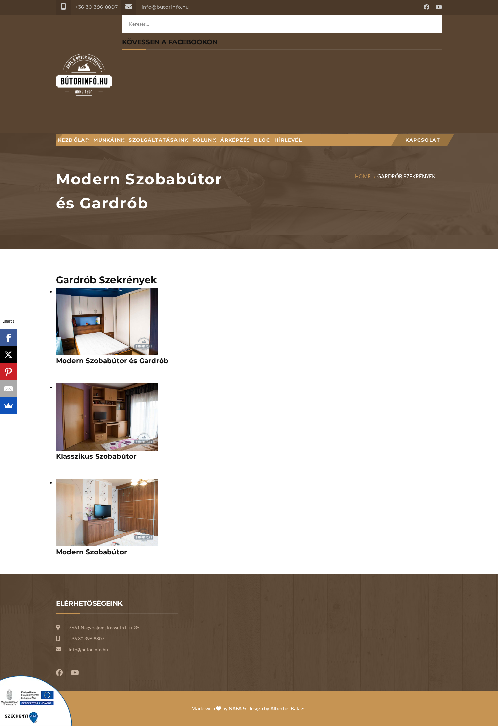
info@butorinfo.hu (165, 7)
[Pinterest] (8, 371)
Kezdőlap (73, 140)
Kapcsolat (422, 140)
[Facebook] (8, 337)
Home (363, 176)
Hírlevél (288, 140)
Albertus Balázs (288, 708)
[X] (8, 354)
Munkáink (109, 140)
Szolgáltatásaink (158, 140)
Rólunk (204, 140)
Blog (262, 140)
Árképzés (235, 140)
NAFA (235, 708)
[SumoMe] (8, 405)
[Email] (8, 388)
